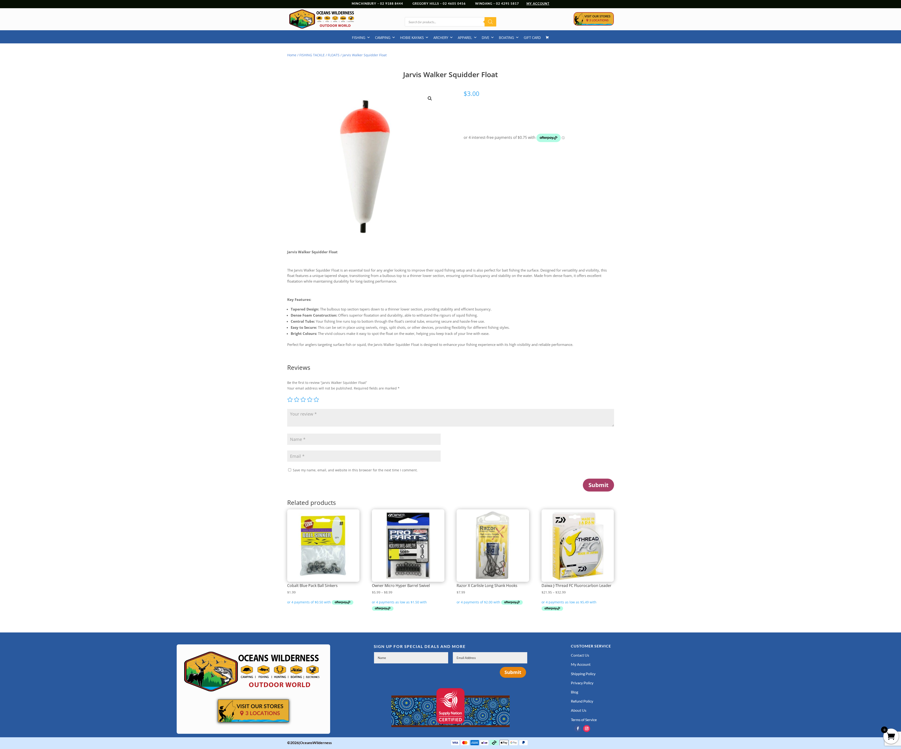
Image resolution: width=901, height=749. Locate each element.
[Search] (490, 21)
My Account (581, 664)
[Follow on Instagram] (586, 728)
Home (291, 55)
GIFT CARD (532, 37)
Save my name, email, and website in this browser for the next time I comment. (355, 470)
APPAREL (465, 37)
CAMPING (382, 37)
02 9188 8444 (391, 3)
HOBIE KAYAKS (412, 37)
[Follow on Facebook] (577, 728)
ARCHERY (440, 37)
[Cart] (547, 37)
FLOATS (334, 55)
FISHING (358, 37)
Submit (598, 485)
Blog (574, 692)
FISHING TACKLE (312, 55)
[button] (430, 98)
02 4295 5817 (511, 3)
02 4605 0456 (454, 3)
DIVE (485, 37)
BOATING (506, 37)
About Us (578, 710)
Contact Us (580, 655)
